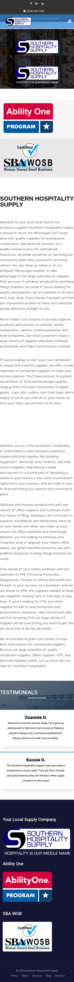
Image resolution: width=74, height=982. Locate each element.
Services (38, 975)
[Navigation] (69, 22)
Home (14, 975)
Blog (48, 975)
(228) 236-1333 (35, 11)
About (25, 975)
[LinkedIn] (42, 3)
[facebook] (31, 3)
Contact (60, 975)
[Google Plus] (36, 3)
